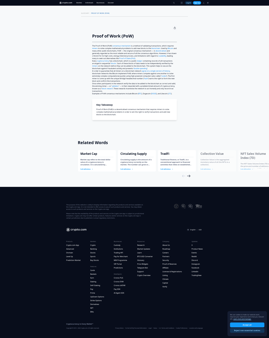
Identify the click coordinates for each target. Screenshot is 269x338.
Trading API (118, 253)
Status (155, 328)
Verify (164, 287)
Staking (93, 282)
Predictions (118, 268)
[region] (247, 323)
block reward (107, 88)
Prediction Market (73, 260)
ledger (139, 61)
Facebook (195, 268)
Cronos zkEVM (119, 285)
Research (141, 245)
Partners (165, 256)
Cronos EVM (119, 282)
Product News (197, 249)
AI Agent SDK (119, 293)
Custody (117, 245)
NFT (91, 308)
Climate (165, 279)
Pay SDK (117, 289)
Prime (92, 293)
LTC (169, 93)
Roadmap (166, 249)
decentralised (161, 51)
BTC (139, 93)
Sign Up (197, 3)
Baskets (93, 274)
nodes (163, 76)
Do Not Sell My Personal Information (136, 328)
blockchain (155, 48)
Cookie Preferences (181, 328)
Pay (91, 289)
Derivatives (94, 304)
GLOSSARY (85, 13)
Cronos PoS (118, 278)
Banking (93, 249)
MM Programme (120, 260)
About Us (166, 245)
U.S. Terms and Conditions (166, 328)
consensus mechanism (121, 46)
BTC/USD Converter (145, 256)
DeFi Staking (95, 285)
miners (95, 48)
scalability (162, 56)
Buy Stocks (94, 260)
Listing (165, 275)
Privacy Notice (119, 328)
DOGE (153, 93)
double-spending (140, 68)
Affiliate (165, 268)
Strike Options (96, 300)
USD (200, 230)
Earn (92, 278)
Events (194, 253)
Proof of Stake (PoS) (127, 58)
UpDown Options (97, 297)
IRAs (92, 312)
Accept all (247, 325)
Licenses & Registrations (172, 272)
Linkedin (195, 272)
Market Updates (143, 249)
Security (165, 260)
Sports (93, 256)
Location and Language (196, 328)
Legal (150, 328)
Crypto (93, 245)
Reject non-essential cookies (247, 330)
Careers (165, 253)
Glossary (140, 260)
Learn (139, 253)
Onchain (69, 253)
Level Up (69, 256)
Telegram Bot (142, 268)
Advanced (70, 249)
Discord (195, 260)
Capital (165, 283)
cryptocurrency (103, 61)
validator (115, 86)
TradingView (196, 275)
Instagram (196, 264)
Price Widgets (142, 264)
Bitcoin (170, 48)
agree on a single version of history (156, 71)
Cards (92, 270)
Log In (188, 3)
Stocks (93, 253)
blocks (113, 63)
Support (140, 272)
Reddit (194, 256)
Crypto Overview (143, 275)
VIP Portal (118, 264)
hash (146, 78)
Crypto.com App (72, 245)
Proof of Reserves (169, 264)
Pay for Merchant (121, 256)
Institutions (118, 249)
